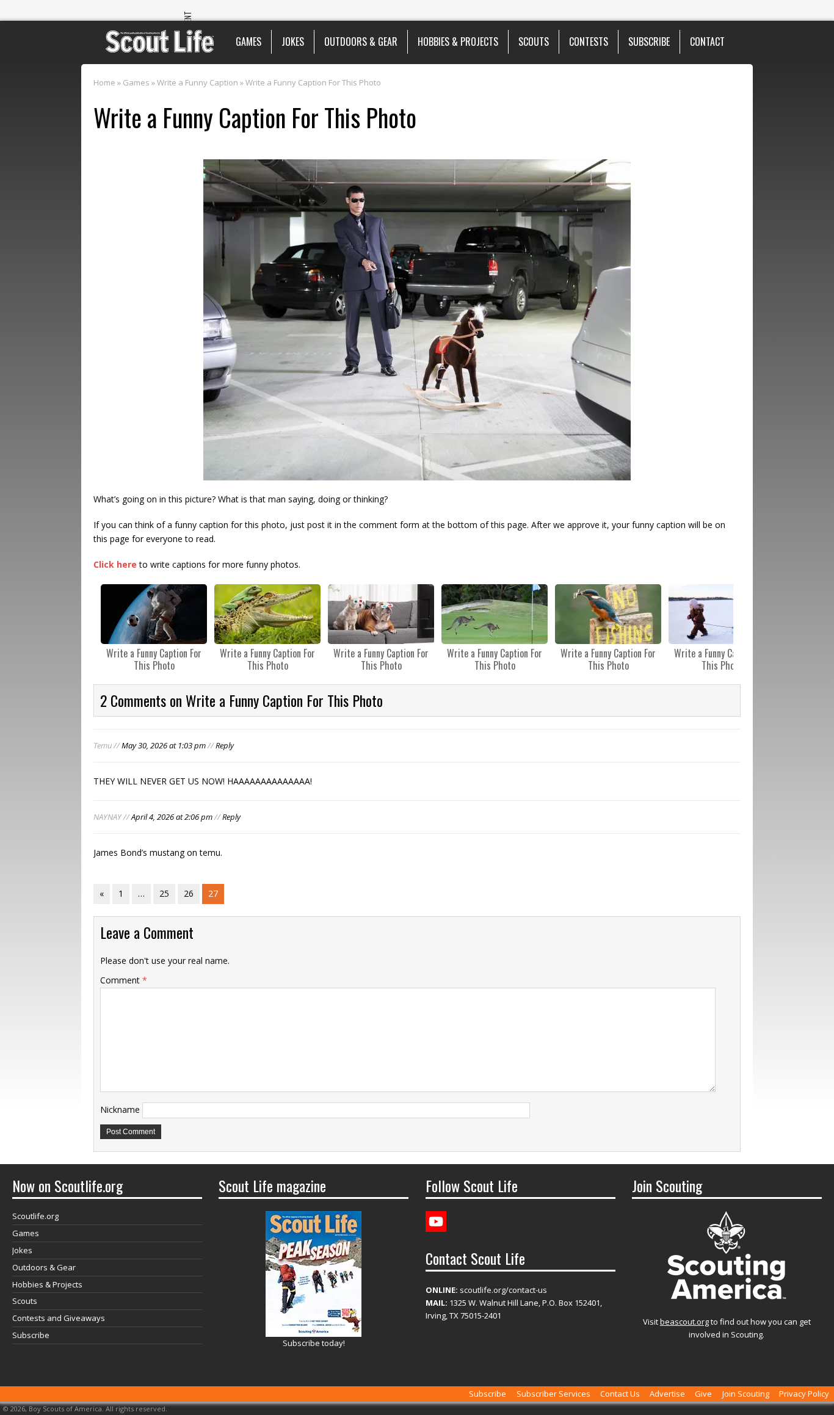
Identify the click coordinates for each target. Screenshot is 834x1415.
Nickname (120, 1109)
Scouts (533, 41)
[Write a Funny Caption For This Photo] (154, 614)
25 (164, 893)
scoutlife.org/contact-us (486, 1289)
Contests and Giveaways (58, 1317)
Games (248, 41)
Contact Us (620, 1393)
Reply (225, 745)
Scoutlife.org (35, 1216)
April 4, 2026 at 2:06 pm (171, 816)
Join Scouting (745, 1393)
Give (703, 1393)
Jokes (292, 41)
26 (189, 893)
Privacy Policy (804, 1393)
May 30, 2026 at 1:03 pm (163, 745)
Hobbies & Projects (458, 41)
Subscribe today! (314, 1342)
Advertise (667, 1393)
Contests (588, 41)
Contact (707, 41)
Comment (123, 980)
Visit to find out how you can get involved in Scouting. (727, 1328)
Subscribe (649, 41)
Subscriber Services (553, 1393)
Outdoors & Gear (360, 41)
